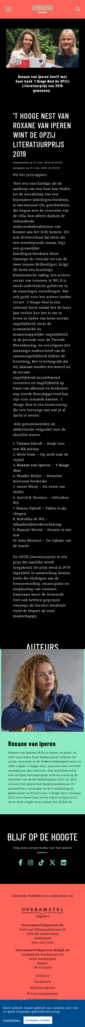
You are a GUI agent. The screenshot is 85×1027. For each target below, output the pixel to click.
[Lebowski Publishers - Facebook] (20, 862)
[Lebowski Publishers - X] (52, 862)
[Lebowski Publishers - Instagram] (30, 862)
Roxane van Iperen (32, 743)
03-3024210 (43, 967)
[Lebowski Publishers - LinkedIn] (63, 862)
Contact (43, 976)
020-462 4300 (43, 942)
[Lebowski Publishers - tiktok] (41, 862)
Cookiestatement (42, 999)
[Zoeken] (78, 9)
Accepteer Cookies (38, 1020)
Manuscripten (42, 987)
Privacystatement (42, 993)
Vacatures (42, 982)
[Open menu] (8, 9)
